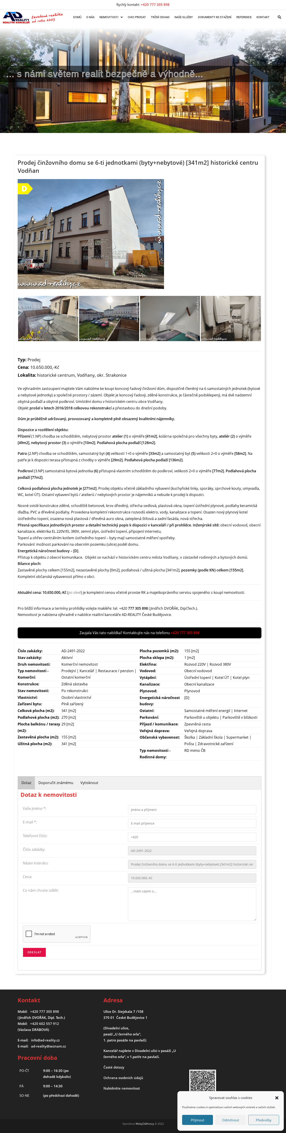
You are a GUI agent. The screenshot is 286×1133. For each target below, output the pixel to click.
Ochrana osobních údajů (123, 1077)
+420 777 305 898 (44, 1011)
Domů (77, 17)
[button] (277, 1098)
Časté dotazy (113, 1067)
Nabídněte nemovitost (121, 1088)
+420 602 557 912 (44, 1023)
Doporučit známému (55, 782)
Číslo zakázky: (34, 849)
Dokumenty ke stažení (214, 17)
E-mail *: (30, 822)
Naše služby (184, 17)
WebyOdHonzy (145, 1124)
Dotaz (26, 782)
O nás (90, 17)
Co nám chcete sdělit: (41, 890)
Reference (244, 17)
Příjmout (197, 1120)
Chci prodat (137, 17)
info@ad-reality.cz (45, 1040)
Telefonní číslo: (35, 835)
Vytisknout (89, 782)
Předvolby (263, 1120)
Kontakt (263, 17)
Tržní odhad (160, 17)
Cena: (27, 876)
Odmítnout (230, 1120)
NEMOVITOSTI (108, 17)
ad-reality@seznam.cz (48, 1046)
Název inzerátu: (35, 863)
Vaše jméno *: (34, 808)
